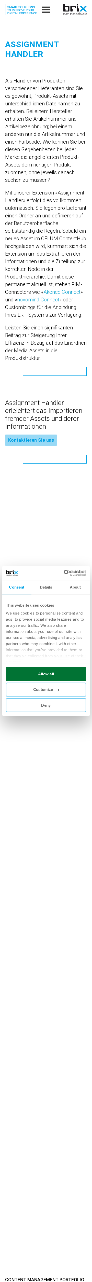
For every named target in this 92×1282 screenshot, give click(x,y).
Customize (43, 689)
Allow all (46, 674)
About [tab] (75, 587)
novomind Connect (38, 300)
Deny (46, 705)
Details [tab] (46, 587)
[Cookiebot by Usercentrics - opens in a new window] (65, 573)
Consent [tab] (16, 587)
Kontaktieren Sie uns (31, 440)
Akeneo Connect (61, 292)
